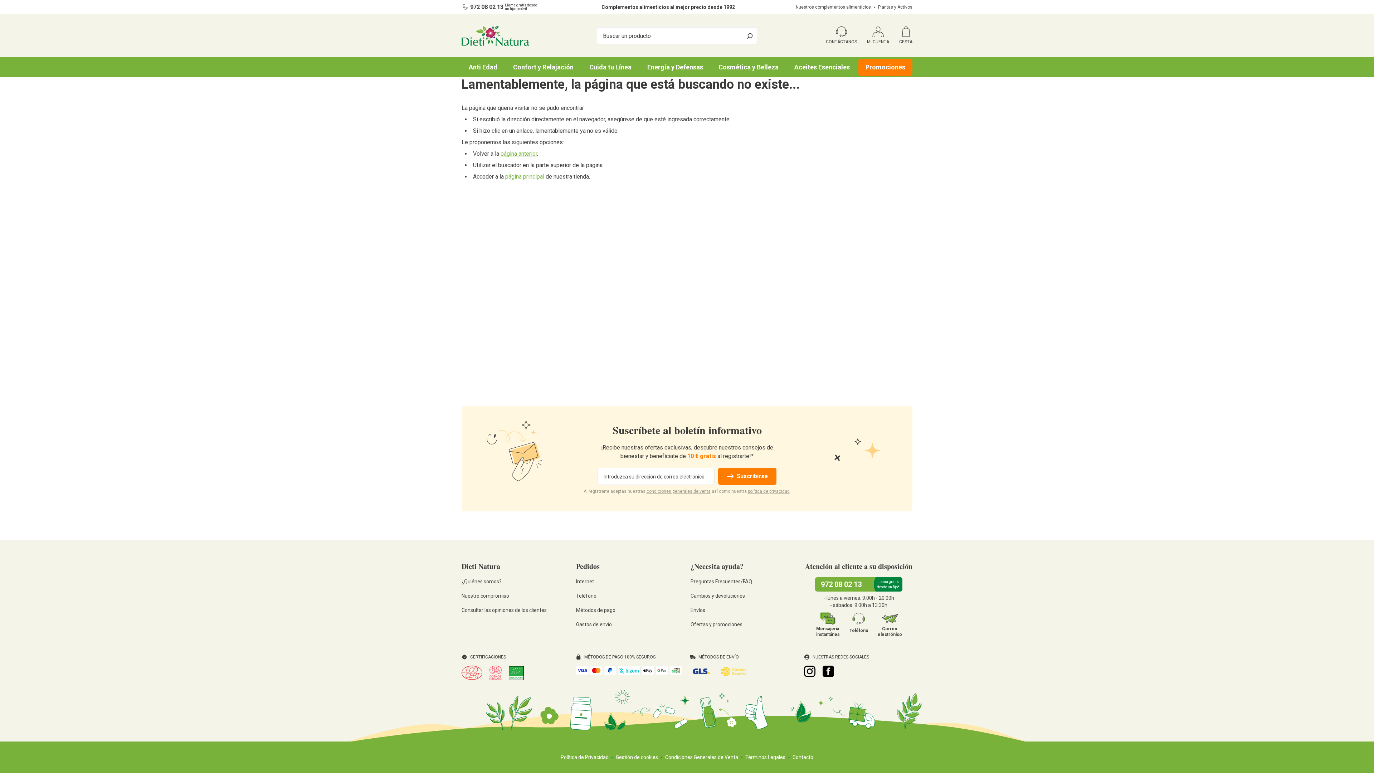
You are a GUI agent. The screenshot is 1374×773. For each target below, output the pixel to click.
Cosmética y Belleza (748, 67)
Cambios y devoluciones (718, 596)
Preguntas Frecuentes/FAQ (721, 581)
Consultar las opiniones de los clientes (504, 610)
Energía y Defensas (675, 67)
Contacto (803, 757)
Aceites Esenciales (822, 67)
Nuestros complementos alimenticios (833, 7)
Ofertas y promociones (716, 624)
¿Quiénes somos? (482, 581)
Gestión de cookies (637, 757)
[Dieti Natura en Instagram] (809, 671)
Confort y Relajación (543, 67)
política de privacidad (769, 491)
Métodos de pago (595, 610)
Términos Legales (765, 757)
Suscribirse (752, 476)
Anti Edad (483, 67)
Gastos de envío (594, 624)
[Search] (750, 35)
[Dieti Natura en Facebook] (828, 671)
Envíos (698, 610)
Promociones (885, 67)
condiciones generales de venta (679, 491)
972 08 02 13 (486, 7)
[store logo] (495, 36)
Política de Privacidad (585, 757)
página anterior (519, 153)
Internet (585, 581)
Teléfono (586, 596)
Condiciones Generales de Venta (701, 757)
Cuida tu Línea (610, 67)
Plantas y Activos (895, 7)
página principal (524, 176)
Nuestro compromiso (485, 596)
